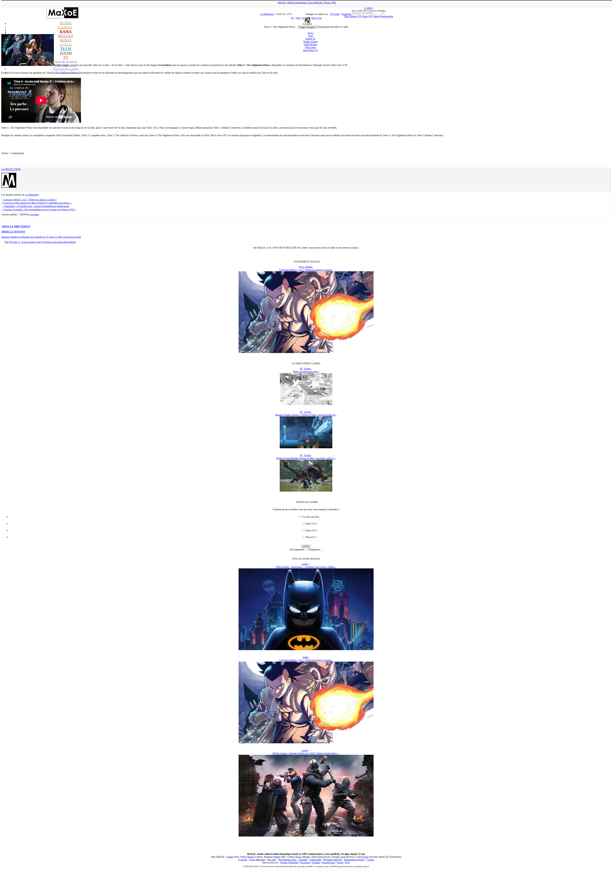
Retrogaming (386, 16)
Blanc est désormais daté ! (306, 371)
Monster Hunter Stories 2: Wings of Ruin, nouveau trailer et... (306, 415)
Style (321, 856)
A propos (242, 859)
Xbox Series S (351, 16)
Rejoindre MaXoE (332, 859)
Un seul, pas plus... (311, 516)
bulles (306, 657)
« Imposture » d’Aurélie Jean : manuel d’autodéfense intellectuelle (36, 206)
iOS (370, 16)
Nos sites (271, 859)
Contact (370, 859)
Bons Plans (310, 50)
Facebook (305, 862)
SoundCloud (328, 862)
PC (301, 368)
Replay (310, 44)
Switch (307, 368)
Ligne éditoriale (257, 859)
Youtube (316, 862)
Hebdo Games (310, 41)
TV (387, 856)
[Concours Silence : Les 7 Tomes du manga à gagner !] (306, 352)
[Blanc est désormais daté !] (306, 404)
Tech (342, 856)
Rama (250, 856)
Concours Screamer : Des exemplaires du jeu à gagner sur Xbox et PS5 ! (39, 209)
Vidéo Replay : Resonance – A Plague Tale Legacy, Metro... (306, 567)
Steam (376, 16)
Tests (310, 36)
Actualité (303, 859)
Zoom (365, 856)
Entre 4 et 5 (311, 530)
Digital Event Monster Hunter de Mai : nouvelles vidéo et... (306, 458)
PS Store (363, 16)
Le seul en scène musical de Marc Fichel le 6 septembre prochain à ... (37, 203)
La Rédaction (11, 169)
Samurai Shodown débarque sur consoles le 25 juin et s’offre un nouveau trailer (41, 237)
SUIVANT (13, 231)
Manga (309, 267)
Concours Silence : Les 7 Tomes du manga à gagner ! (30, 199)
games (305, 564)
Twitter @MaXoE (289, 862)
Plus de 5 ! (311, 537)
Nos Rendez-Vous (287, 859)
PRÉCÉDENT (16, 226)
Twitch (339, 862)
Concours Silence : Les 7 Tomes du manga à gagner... (306, 269)
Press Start (310, 47)
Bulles (277, 856)
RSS (347, 862)
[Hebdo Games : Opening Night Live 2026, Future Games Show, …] (306, 835)
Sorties (310, 38)
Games (229, 856)
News (310, 33)
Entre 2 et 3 (311, 523)
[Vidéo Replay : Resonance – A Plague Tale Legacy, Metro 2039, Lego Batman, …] (306, 649)
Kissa (299, 856)
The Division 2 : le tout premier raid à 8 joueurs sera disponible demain (40, 242)
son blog (34, 214)
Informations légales (354, 859)
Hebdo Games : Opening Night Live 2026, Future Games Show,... (306, 753)
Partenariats (315, 859)
